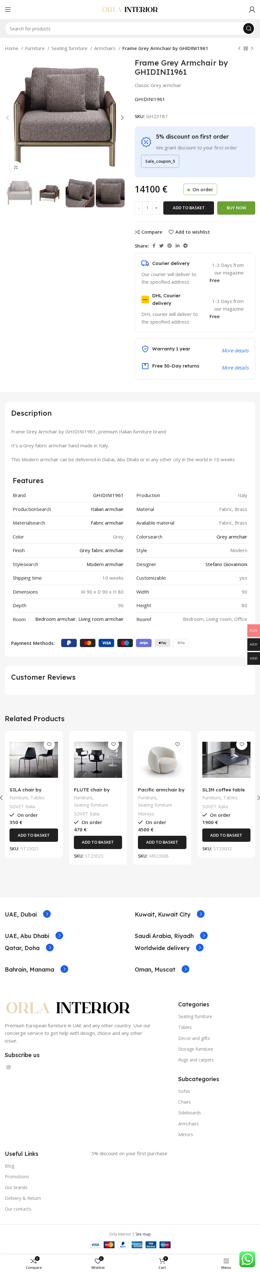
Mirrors (185, 1134)
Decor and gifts (194, 1038)
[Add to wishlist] (49, 744)
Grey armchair (232, 536)
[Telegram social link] (185, 246)
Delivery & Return (23, 1198)
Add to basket (189, 208)
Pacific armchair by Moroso (161, 792)
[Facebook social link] (154, 246)
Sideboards (189, 1113)
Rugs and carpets (196, 1060)
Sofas (184, 1091)
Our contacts (18, 1209)
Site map (143, 1234)
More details (235, 367)
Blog (9, 1166)
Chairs (184, 1102)
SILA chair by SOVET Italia (26, 792)
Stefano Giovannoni (226, 564)
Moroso (146, 814)
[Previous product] (239, 49)
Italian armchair (107, 509)
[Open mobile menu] (8, 9)
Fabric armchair (107, 523)
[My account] (252, 9)
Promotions (17, 1177)
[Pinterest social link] (170, 246)
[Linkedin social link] (177, 246)
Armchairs (105, 48)
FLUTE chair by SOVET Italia (92, 792)
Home (12, 48)
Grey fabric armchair (102, 550)
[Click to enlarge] (16, 167)
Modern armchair (105, 564)
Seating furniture (70, 48)
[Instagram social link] (8, 1067)
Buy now (236, 208)
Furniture (35, 48)
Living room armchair (101, 619)
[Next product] (252, 49)
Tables (37, 798)
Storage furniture (195, 1049)
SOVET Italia (22, 806)
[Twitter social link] (161, 246)
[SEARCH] (248, 28)
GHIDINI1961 (150, 99)
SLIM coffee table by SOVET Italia (223, 792)
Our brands (16, 1187)
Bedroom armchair (55, 619)
